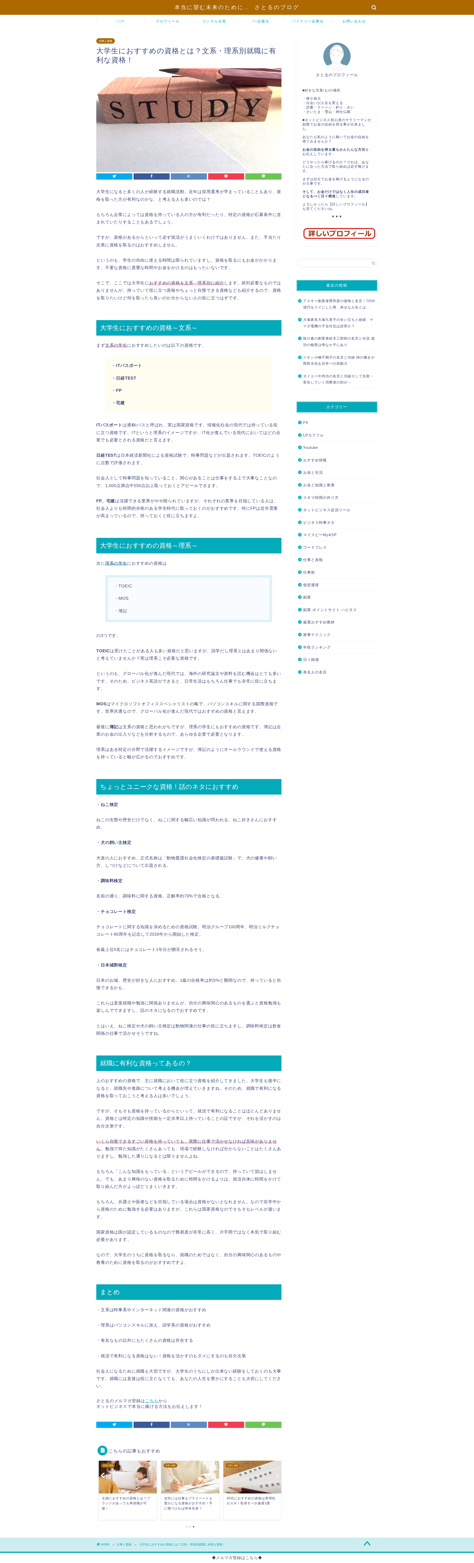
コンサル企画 (214, 21)
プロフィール (167, 21)
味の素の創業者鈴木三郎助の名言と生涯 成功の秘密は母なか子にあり (339, 342)
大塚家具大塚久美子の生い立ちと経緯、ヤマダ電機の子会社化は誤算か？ (338, 323)
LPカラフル (313, 435)
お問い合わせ (354, 21)
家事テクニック (317, 635)
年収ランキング (317, 647)
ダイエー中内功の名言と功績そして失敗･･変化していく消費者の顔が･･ (338, 379)
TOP (120, 21)
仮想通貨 (311, 585)
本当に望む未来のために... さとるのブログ (237, 7)
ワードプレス (315, 547)
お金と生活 (313, 472)
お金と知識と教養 (319, 485)
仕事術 (309, 572)
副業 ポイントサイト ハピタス (330, 610)
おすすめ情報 (315, 460)
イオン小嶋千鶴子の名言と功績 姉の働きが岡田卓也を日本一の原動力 (339, 361)
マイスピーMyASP (320, 535)
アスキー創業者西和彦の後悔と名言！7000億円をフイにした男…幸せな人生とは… (339, 304)
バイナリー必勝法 (308, 21)
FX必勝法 (261, 21)
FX (305, 422)
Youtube (310, 447)
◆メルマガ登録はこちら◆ (237, 1558)
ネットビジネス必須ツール (327, 510)
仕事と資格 (105, 40)
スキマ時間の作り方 (321, 497)
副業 (307, 597)
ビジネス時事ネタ (319, 522)
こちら (151, 1401)
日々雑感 (311, 659)
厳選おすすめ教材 (319, 622)
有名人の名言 (315, 672)
